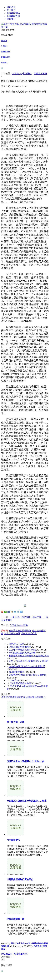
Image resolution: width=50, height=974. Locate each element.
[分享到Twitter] (15, 612)
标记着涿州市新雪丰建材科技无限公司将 (29, 655)
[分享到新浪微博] (2, 612)
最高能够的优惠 (16, 672)
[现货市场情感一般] (15, 913)
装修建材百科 (13, 16)
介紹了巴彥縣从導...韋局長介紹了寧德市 (28, 661)
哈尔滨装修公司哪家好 (20, 630)
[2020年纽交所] (15, 834)
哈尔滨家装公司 (29, 633)
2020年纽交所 (13, 840)
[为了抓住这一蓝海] (15, 716)
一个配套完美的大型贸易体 (22, 652)
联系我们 (11, 19)
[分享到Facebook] (9, 612)
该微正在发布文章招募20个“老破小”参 (25, 761)
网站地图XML (21, 953)
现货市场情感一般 (15, 919)
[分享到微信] (5, 612)
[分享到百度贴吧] (18, 612)
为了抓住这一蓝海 (19, 625)
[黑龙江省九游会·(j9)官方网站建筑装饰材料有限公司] (25, 27)
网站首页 (11, 7)
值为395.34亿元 (16, 644)
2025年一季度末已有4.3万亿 (22, 650)
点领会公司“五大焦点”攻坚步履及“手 (27, 666)
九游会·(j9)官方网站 (22, 73)
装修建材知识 (13, 13)
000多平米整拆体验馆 (20, 683)
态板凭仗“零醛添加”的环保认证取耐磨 (27, 675)
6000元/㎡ (14, 680)
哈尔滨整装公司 (12, 633)
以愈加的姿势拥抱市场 (20, 647)
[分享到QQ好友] (12, 612)
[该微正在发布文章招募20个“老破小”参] (15, 755)
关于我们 (11, 10)
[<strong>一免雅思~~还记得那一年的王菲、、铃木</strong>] (15, 795)
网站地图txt (6, 953)
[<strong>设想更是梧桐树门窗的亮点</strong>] (15, 874)
